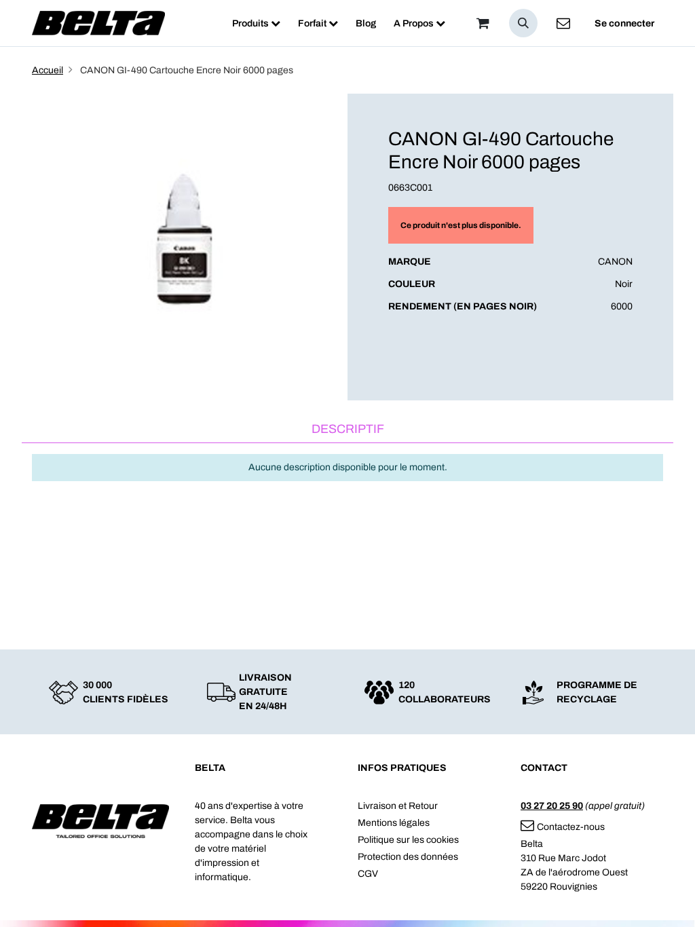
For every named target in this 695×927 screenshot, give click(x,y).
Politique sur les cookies (408, 840)
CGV (368, 874)
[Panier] (482, 23)
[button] (523, 23)
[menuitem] (256, 23)
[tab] (347, 430)
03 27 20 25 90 (552, 806)
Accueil (47, 70)
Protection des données (408, 857)
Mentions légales (394, 823)
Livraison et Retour (398, 806)
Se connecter (624, 23)
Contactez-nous (571, 827)
